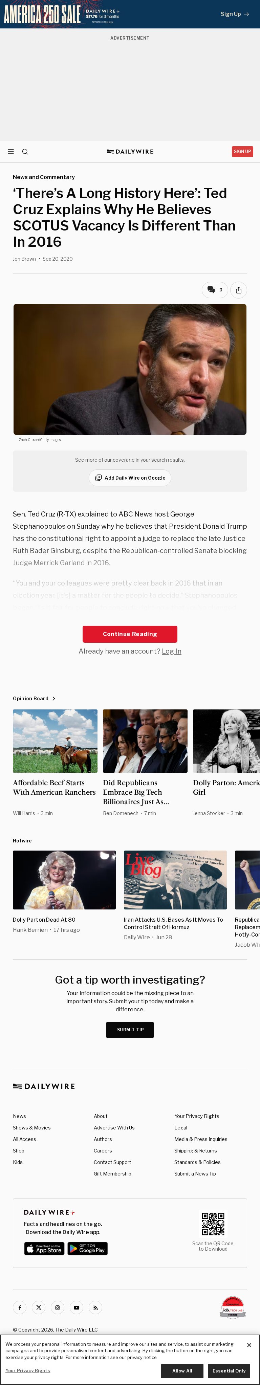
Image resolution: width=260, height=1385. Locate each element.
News (19, 1116)
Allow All (182, 1370)
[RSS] (95, 1307)
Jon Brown (24, 259)
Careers (103, 1150)
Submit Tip (130, 1029)
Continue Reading (130, 634)
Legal (180, 1127)
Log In (171, 651)
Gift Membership (112, 1174)
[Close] (249, 1345)
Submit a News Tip (195, 1174)
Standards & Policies (197, 1162)
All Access (24, 1139)
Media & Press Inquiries (201, 1139)
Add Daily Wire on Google (135, 478)
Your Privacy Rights (196, 1116)
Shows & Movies (32, 1127)
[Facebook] (19, 1307)
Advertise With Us (114, 1127)
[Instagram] (57, 1307)
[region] (130, 1359)
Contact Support (112, 1162)
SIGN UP (242, 151)
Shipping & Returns (195, 1150)
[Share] (238, 290)
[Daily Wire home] (130, 151)
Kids (18, 1162)
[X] (38, 1307)
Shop (18, 1150)
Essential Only (229, 1370)
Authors (103, 1139)
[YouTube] (76, 1307)
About (101, 1116)
